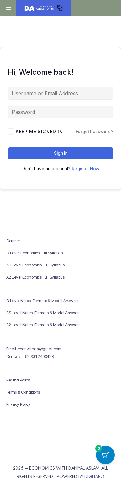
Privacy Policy (18, 404)
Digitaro (94, 476)
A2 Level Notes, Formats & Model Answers (43, 324)
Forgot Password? (94, 131)
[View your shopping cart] (109, 8)
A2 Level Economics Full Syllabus (35, 276)
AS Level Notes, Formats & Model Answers (43, 312)
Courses (13, 240)
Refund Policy (18, 379)
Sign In (60, 153)
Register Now (85, 168)
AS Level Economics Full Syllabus (35, 264)
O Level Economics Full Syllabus (34, 252)
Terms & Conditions (23, 392)
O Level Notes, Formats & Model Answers (42, 300)
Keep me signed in (39, 131)
